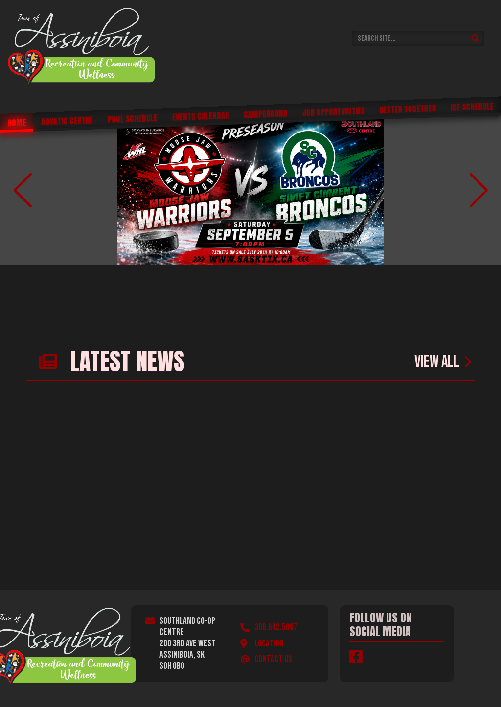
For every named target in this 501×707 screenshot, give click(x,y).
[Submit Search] (475, 38)
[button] (22, 190)
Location (269, 643)
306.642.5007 (275, 627)
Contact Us (273, 659)
